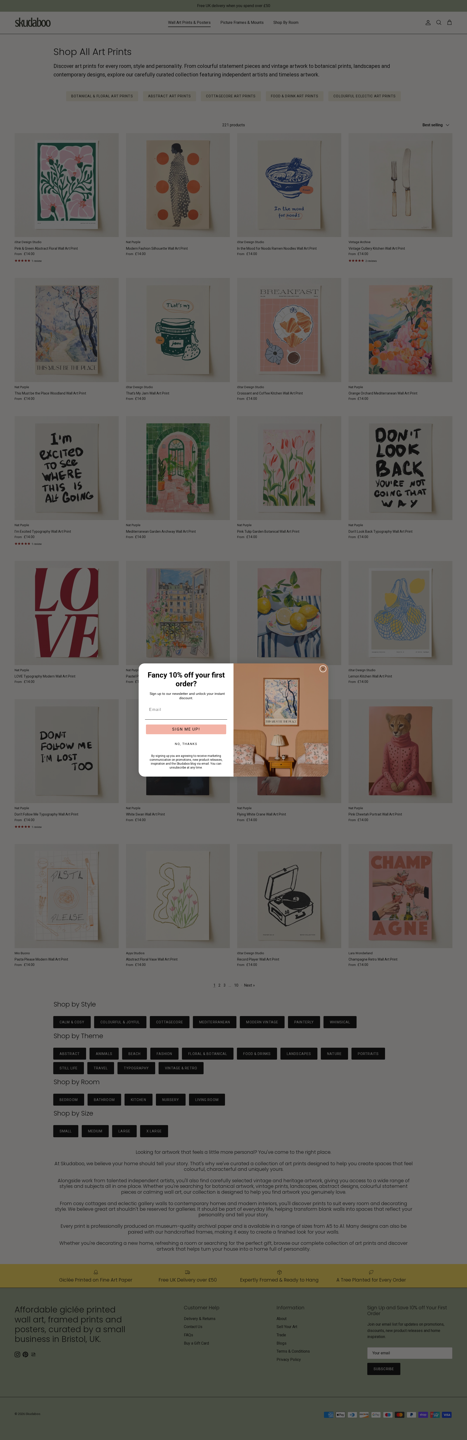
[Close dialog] (323, 669)
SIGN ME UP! (186, 729)
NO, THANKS (186, 744)
